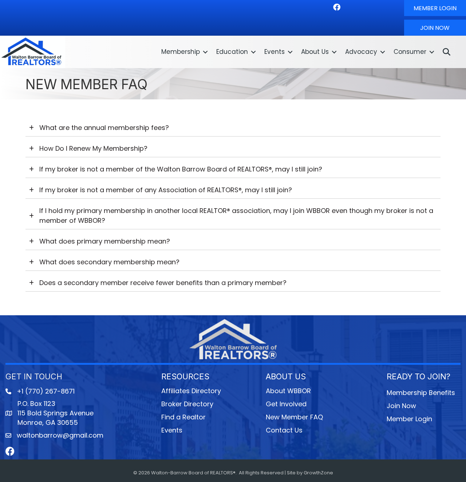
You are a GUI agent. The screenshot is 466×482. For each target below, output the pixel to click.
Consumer (410, 51)
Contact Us (284, 430)
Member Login (409, 418)
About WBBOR (288, 390)
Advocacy (361, 51)
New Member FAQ (294, 417)
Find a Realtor (183, 417)
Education (232, 51)
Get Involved (286, 403)
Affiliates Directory (191, 390)
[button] (435, 8)
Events (274, 51)
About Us (315, 51)
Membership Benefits (421, 392)
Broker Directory (187, 403)
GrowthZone (318, 472)
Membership (180, 51)
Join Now (401, 405)
